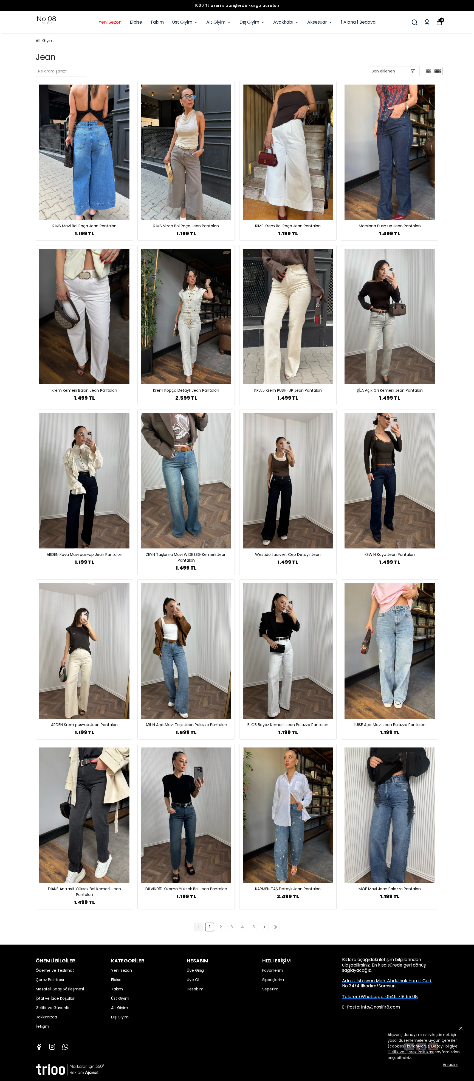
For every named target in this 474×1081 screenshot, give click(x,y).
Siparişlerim (273, 979)
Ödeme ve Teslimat (55, 970)
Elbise (136, 22)
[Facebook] (39, 1046)
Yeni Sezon (110, 22)
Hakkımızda (46, 1017)
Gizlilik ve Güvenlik (53, 1007)
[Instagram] (52, 1046)
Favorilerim (272, 970)
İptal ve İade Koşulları (55, 998)
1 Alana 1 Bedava (358, 22)
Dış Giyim (249, 22)
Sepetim (270, 989)
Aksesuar (317, 22)
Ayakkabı (283, 22)
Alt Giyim (215, 22)
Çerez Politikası (50, 979)
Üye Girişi (195, 970)
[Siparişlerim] (427, 22)
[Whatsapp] (65, 1046)
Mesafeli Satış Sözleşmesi (60, 989)
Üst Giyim (182, 22)
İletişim (42, 1026)
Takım (157, 22)
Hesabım (195, 989)
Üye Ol (193, 979)
